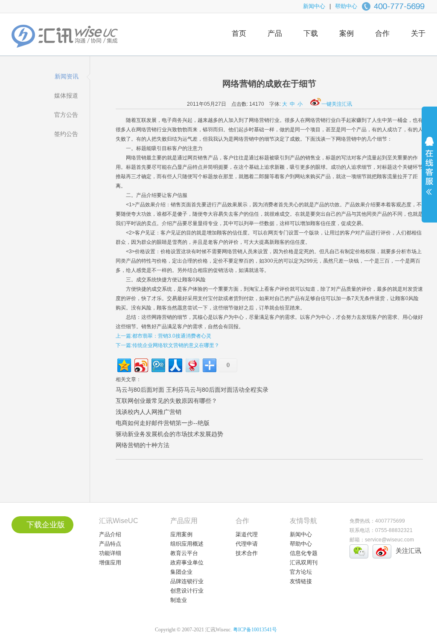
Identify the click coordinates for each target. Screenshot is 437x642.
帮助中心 (346, 6)
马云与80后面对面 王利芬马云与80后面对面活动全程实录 (192, 389)
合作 (382, 33)
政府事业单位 (187, 562)
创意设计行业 (187, 590)
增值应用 (110, 562)
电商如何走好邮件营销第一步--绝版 (163, 422)
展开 (429, 171)
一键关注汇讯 (336, 104)
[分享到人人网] (175, 364)
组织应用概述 (187, 544)
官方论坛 (301, 572)
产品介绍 (110, 534)
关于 (418, 33)
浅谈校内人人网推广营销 (148, 411)
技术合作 (247, 553)
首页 (239, 33)
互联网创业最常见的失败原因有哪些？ (166, 400)
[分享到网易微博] (192, 364)
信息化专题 (304, 553)
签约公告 (66, 133)
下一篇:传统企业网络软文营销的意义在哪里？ (167, 345)
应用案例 (181, 534)
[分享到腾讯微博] (158, 364)
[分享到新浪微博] (141, 364)
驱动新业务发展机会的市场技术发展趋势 (169, 434)
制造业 (178, 600)
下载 (310, 33)
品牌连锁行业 (187, 581)
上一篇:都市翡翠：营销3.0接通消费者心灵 (163, 336)
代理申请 (247, 544)
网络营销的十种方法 (142, 445)
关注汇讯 (408, 550)
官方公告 (66, 114)
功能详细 (110, 553)
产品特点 (110, 544)
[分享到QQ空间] (123, 364)
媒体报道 (66, 95)
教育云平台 (184, 553)
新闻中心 (314, 6)
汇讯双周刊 (304, 562)
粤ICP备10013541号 (255, 630)
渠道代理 (247, 534)
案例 (346, 33)
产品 (275, 33)
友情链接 (301, 581)
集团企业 (181, 572)
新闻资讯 (67, 76)
